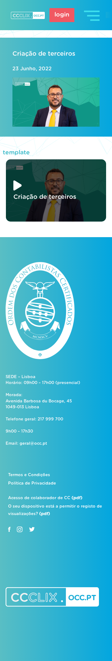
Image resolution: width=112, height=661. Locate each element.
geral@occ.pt (33, 444)
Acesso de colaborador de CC (45, 498)
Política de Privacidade (32, 483)
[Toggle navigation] (92, 15)
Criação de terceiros (43, 54)
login (61, 15)
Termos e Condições (29, 475)
